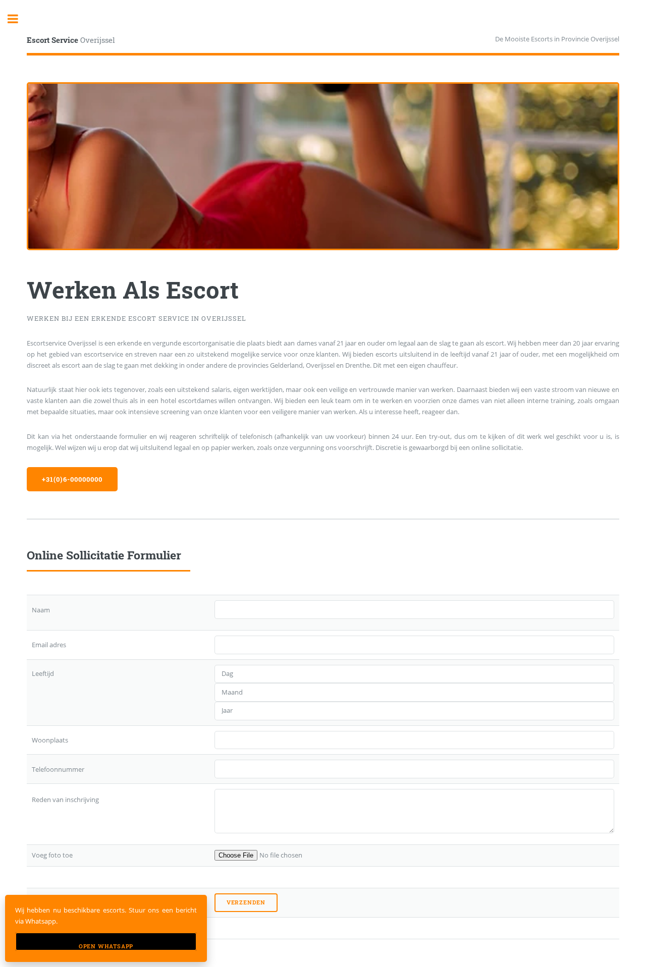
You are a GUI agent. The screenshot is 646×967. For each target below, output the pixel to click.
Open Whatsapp (106, 946)
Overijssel (71, 40)
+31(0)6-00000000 (72, 479)
